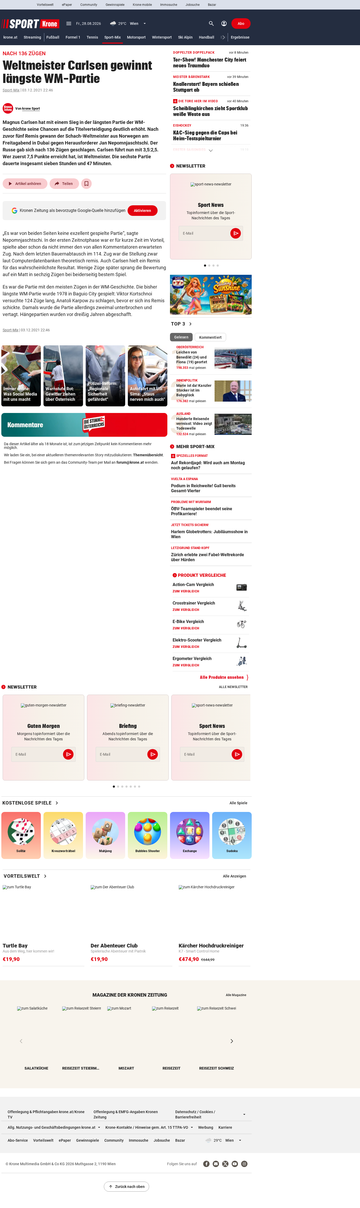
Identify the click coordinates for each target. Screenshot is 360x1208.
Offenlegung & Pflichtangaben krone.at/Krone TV (46, 1114)
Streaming (32, 37)
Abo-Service (18, 1140)
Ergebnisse (240, 37)
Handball (206, 37)
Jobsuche (193, 5)
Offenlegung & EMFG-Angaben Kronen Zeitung (126, 1114)
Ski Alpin (185, 37)
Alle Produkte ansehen (222, 677)
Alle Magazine (236, 995)
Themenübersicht (148, 455)
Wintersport (162, 37)
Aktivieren (142, 210)
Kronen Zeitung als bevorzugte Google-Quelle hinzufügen (85, 210)
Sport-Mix (112, 37)
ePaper (67, 5)
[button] (224, 37)
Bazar (212, 5)
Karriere (225, 1127)
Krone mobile (142, 5)
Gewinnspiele (115, 5)
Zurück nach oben (126, 1187)
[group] (21, 375)
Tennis (92, 37)
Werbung (205, 1127)
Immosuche (168, 5)
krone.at (10, 37)
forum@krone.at (130, 462)
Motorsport (136, 37)
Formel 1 (73, 37)
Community (88, 5)
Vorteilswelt (45, 5)
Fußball (52, 37)
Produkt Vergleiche (202, 575)
